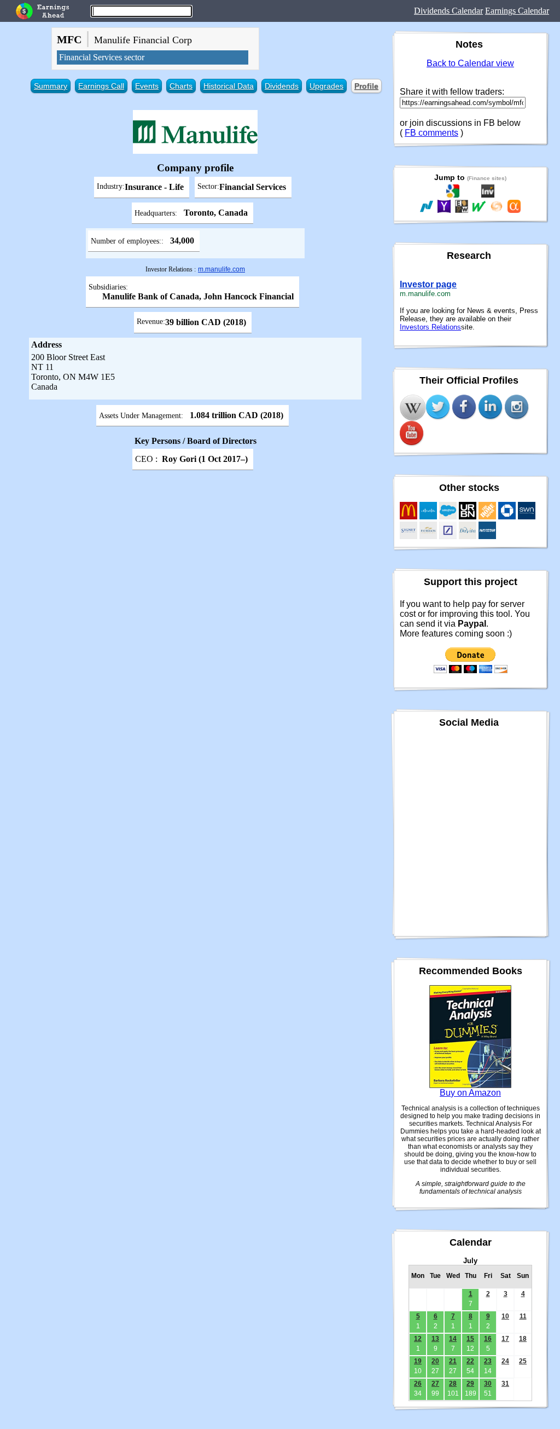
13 (435, 1339)
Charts (181, 86)
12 (418, 1339)
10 (505, 1316)
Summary (50, 86)
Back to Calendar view (470, 63)
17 (505, 1339)
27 (435, 1383)
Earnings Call (101, 86)
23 (488, 1361)
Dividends (282, 86)
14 (453, 1339)
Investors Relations (430, 327)
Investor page (428, 284)
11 (523, 1316)
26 (418, 1383)
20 (435, 1361)
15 (470, 1339)
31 (505, 1383)
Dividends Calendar (448, 10)
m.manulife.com (221, 269)
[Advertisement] (195, 551)
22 (470, 1361)
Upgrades (326, 86)
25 (523, 1361)
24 (505, 1361)
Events (147, 86)
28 (453, 1383)
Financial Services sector (101, 57)
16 (488, 1339)
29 (470, 1383)
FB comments (431, 132)
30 (488, 1383)
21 (453, 1361)
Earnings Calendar (517, 10)
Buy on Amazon (470, 1092)
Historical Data (228, 86)
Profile (366, 86)
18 (523, 1339)
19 (418, 1361)
